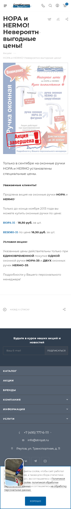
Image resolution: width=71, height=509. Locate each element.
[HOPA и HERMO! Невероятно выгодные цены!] (35, 108)
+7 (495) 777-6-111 (36, 432)
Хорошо (35, 501)
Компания (12, 399)
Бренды (9, 390)
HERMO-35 (10, 232)
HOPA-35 (9, 222)
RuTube (45, 461)
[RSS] (58, 19)
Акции (8, 380)
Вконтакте (26, 461)
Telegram (35, 461)
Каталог (10, 370)
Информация (14, 409)
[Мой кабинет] (57, 6)
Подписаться (56, 350)
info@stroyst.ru (38, 440)
